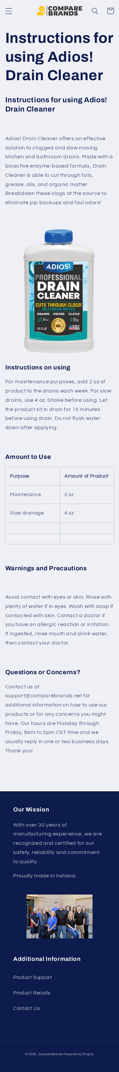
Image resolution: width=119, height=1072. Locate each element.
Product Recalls (31, 993)
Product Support (32, 977)
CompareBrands (50, 1054)
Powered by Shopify (78, 1054)
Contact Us (26, 1008)
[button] (8, 10)
